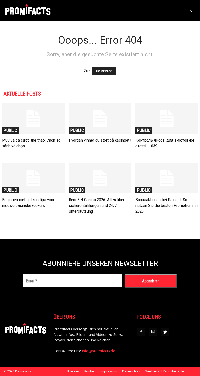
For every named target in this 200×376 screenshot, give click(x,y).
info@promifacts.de (98, 350)
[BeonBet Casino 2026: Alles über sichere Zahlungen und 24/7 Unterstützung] (100, 178)
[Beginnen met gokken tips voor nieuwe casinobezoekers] (33, 178)
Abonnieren (150, 281)
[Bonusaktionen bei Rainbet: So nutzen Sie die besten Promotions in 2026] (166, 178)
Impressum (109, 371)
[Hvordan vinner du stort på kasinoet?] (100, 118)
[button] (190, 10)
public (10, 130)
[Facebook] (141, 332)
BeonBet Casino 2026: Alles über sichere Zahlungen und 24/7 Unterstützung (96, 205)
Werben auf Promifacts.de (164, 371)
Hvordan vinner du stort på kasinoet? (100, 140)
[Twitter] (165, 332)
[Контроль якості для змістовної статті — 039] (166, 118)
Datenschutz (131, 371)
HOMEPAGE (104, 71)
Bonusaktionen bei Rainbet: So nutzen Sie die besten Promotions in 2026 (166, 205)
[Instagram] (153, 332)
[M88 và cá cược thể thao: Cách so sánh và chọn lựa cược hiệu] (33, 118)
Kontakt (90, 371)
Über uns (72, 371)
